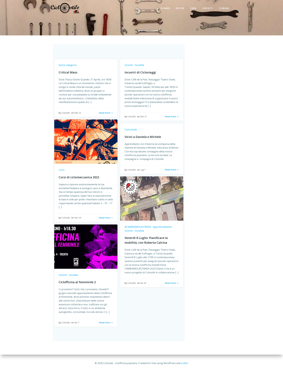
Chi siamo (164, 8)
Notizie (180, 8)
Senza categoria (67, 65)
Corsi (193, 8)
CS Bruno (224, 8)
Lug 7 (142, 169)
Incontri (129, 65)
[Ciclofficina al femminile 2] (85, 246)
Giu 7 (76, 322)
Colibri (184, 363)
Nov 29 (77, 217)
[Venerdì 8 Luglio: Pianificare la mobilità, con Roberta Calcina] (151, 198)
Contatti (207, 8)
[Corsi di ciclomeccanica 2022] (85, 141)
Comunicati (131, 129)
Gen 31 (143, 116)
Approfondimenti (162, 226)
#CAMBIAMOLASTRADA (138, 226)
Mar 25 (77, 112)
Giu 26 (143, 283)
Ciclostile (65, 112)
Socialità (139, 65)
